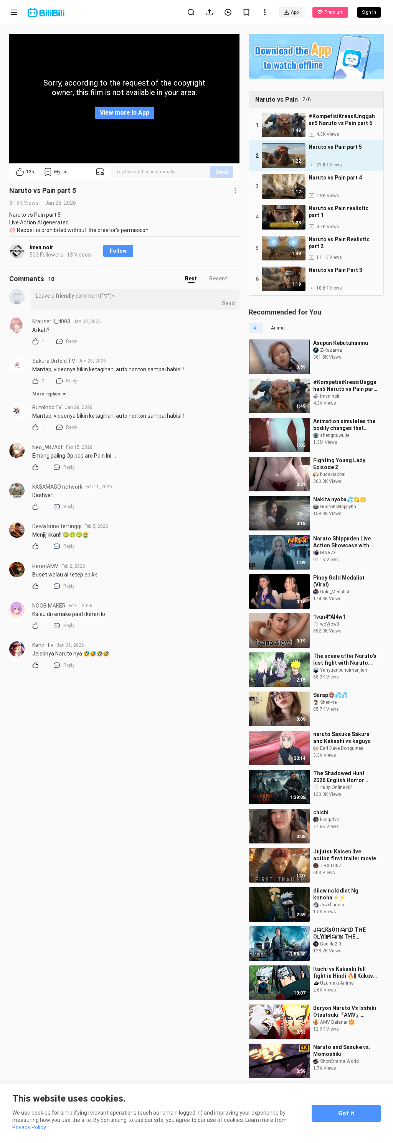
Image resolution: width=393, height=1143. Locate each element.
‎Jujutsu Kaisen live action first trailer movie (344, 854)
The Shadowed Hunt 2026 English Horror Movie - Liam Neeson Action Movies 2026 (339, 777)
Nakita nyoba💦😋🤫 (339, 499)
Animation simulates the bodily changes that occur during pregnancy (344, 425)
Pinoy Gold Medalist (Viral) (339, 581)
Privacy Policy (29, 1127)
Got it (346, 1113)
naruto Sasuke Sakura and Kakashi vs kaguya (342, 737)
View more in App (124, 112)
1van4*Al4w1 (329, 617)
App (295, 12)
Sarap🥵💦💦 (330, 695)
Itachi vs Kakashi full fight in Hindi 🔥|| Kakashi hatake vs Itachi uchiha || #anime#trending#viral (345, 972)
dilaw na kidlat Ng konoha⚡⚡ (335, 894)
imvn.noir (41, 247)
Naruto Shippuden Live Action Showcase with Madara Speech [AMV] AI (344, 542)
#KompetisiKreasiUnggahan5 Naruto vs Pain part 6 (344, 385)
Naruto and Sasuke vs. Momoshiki (341, 1050)
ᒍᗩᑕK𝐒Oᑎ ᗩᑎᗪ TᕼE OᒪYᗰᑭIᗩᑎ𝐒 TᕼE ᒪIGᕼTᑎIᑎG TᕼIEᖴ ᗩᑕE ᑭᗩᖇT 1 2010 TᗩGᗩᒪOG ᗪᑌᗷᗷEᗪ (344, 933)
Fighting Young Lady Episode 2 (339, 463)
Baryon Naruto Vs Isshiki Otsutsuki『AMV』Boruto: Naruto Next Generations (344, 1011)
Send (221, 172)
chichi (321, 812)
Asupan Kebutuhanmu (340, 343)
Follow (118, 251)
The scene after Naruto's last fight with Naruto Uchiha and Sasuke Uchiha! (344, 659)
